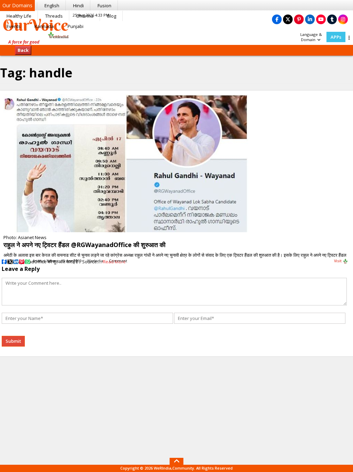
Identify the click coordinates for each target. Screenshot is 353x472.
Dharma (85, 16)
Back (23, 50)
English (51, 5)
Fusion (104, 5)
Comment (118, 260)
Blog (111, 16)
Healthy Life (19, 16)
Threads (54, 16)
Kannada (44, 26)
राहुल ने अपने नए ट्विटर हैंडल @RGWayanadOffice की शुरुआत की (84, 244)
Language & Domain (311, 37)
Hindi (78, 5)
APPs (336, 37)
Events (14, 26)
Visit (338, 260)
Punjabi (75, 26)
